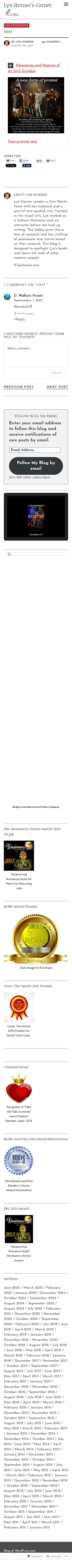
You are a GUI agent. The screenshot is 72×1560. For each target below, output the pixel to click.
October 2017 (16, 1366)
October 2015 (14, 1418)
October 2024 (15, 1298)
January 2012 (40, 1501)
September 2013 (16, 1465)
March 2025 (33, 1288)
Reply (20, 319)
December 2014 (43, 1433)
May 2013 (40, 1470)
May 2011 (11, 1522)
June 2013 (22, 1470)
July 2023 (35, 1308)
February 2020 (27, 1324)
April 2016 (31, 1402)
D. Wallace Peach (28, 296)
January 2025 (26, 1293)
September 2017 (44, 1366)
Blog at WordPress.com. (20, 1550)
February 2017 (15, 1381)
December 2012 (26, 1480)
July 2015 (34, 1423)
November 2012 (55, 1480)
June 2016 (53, 1397)
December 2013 (41, 1454)
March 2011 (50, 1522)
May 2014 (41, 1444)
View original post (22, 141)
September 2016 (42, 1392)
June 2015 (52, 1423)
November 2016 (44, 1387)
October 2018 (14, 1345)
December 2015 (16, 1413)
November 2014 (16, 1439)
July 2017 (34, 1371)
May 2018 (33, 1350)
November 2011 (43, 1506)
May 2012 (11, 1496)
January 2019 (40, 1334)
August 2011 (13, 1517)
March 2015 (32, 1428)
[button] (28, 528)
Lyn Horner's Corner (28, 5)
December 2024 (52, 1293)
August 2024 (14, 1303)
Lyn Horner (25, 42)
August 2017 (13, 1371)
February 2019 (15, 1334)
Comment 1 (53, 42)
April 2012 (31, 1496)
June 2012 (52, 1491)
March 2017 (51, 1376)
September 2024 (43, 1298)
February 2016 (15, 1407)
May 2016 (11, 1402)
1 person (30, 314)
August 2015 (13, 1423)
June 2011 (51, 1517)
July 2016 (34, 1397)
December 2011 (16, 1506)
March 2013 (15, 1475)
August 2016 (14, 1397)
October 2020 (27, 1319)
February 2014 (48, 1449)
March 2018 (13, 1355)
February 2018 (37, 1355)
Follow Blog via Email (36, 415)
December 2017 (27, 1361)
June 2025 (12, 1288)
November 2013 (16, 1459)
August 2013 (43, 1465)
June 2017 (52, 1371)
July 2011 (33, 1517)
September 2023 (41, 1303)
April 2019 (23, 1329)
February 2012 (15, 1501)
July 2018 (59, 1345)
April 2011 (30, 1522)
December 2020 (27, 1314)
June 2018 (14, 1350)
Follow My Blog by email (36, 466)
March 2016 (52, 1402)
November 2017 (55, 1361)
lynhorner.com (28, 265)
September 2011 (40, 1512)
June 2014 (22, 1444)
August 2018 (39, 1345)
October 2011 (14, 1512)
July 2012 (34, 1491)
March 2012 (52, 1496)
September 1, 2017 (28, 300)
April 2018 (53, 1350)
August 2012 (13, 1491)
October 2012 (17, 1485)
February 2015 (56, 1428)
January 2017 (40, 1381)
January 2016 (40, 1407)
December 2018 (16, 1340)
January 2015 (16, 1433)
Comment (56, 372)
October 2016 (14, 1392)
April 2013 (60, 1470)
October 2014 (43, 1439)
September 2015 (41, 1418)
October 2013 (42, 1459)
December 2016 (16, 1387)
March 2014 (24, 1449)
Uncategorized (16, 25)
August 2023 (14, 1308)
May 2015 (11, 1428)
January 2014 (14, 1454)
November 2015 (44, 1413)
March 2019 (44, 1329)
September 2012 (44, 1485)
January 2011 (39, 1527)
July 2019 (50, 1324)
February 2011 (15, 1527)
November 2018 (44, 1340)
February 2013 (39, 1475)
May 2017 (11, 1376)
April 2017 (31, 1376)
